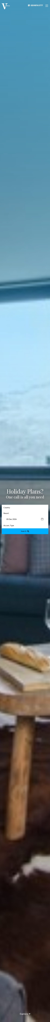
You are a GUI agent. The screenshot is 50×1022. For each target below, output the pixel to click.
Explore (24, 1013)
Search (23, 531)
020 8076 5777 (37, 5)
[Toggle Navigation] (47, 5)
